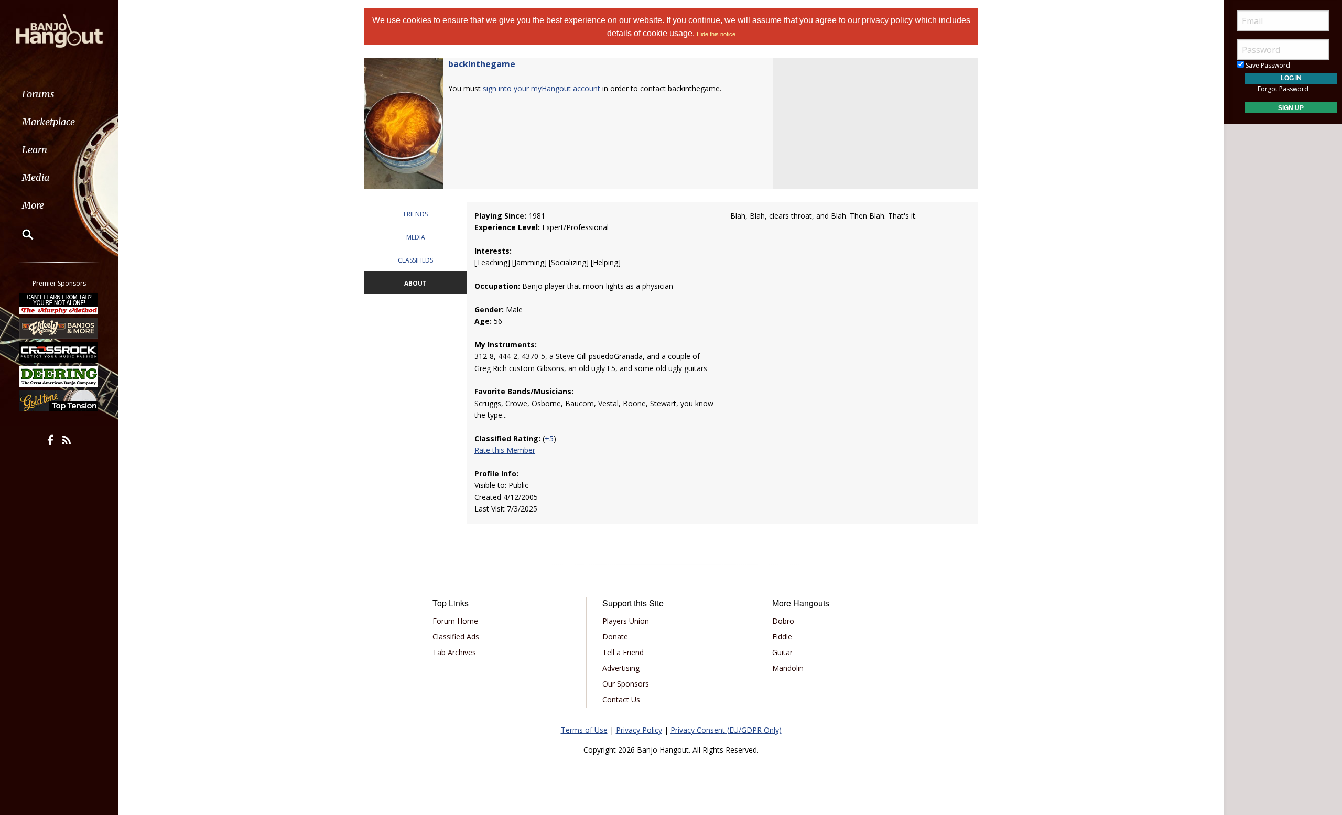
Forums (38, 94)
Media (35, 177)
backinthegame (481, 64)
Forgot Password (1283, 88)
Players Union (625, 621)
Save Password (1267, 65)
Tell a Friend (623, 652)
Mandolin (788, 668)
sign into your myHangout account (541, 88)
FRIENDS (416, 214)
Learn (34, 150)
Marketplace (48, 122)
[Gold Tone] (59, 401)
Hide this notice (716, 34)
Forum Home (455, 621)
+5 (549, 438)
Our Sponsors (625, 684)
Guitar (782, 652)
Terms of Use (584, 730)
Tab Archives (454, 652)
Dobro (783, 621)
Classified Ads (455, 637)
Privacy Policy (639, 730)
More (33, 205)
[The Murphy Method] (59, 303)
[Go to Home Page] (59, 30)
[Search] (21, 234)
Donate (615, 637)
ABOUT (415, 283)
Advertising (621, 668)
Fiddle (782, 637)
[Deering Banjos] (59, 376)
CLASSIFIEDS (415, 260)
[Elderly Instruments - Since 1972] (59, 328)
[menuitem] (59, 94)
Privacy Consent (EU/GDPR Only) (726, 730)
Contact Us (621, 699)
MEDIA (415, 237)
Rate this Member (504, 450)
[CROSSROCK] (59, 352)
